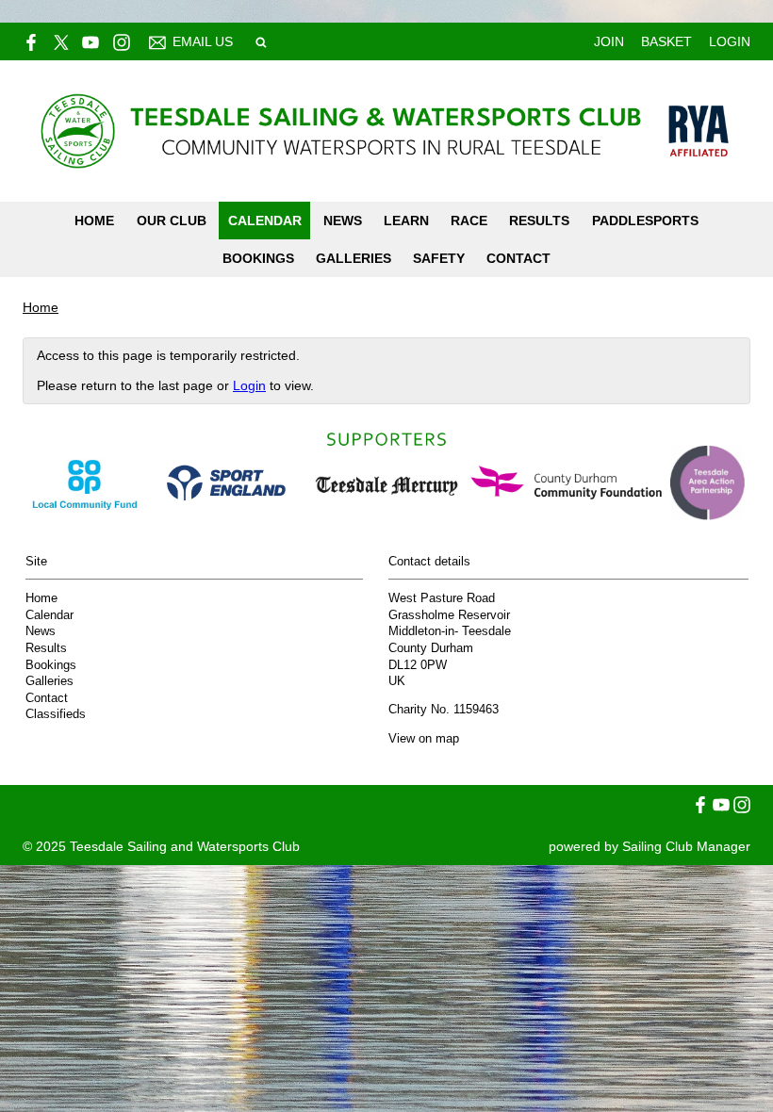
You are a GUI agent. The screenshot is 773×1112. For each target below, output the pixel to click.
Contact (518, 258)
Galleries (353, 258)
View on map (423, 738)
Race (469, 220)
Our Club (171, 220)
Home (94, 220)
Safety (439, 258)
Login (729, 41)
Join (609, 41)
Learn (406, 220)
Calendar (265, 220)
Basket (666, 41)
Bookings (258, 258)
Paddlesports (645, 220)
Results (539, 220)
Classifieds (55, 714)
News (342, 220)
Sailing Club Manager (686, 846)
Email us (203, 41)
